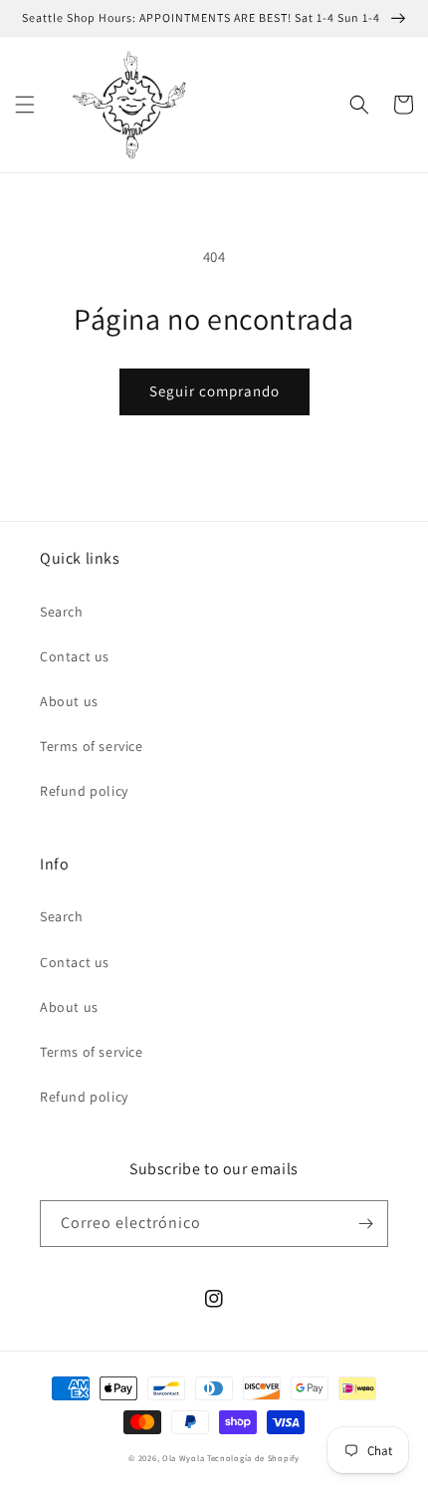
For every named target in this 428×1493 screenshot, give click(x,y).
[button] (25, 104)
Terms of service (91, 746)
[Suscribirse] (365, 1223)
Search (62, 612)
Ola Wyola (183, 1457)
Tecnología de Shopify (253, 1457)
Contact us (74, 656)
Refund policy (84, 791)
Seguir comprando (214, 390)
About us (69, 701)
